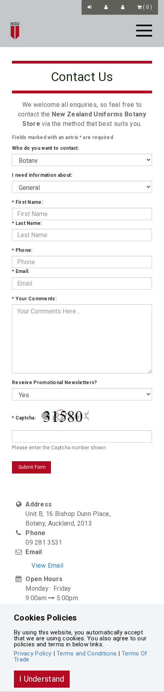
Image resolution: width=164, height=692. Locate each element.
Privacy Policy (32, 653)
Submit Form (31, 467)
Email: (20, 271)
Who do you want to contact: (45, 148)
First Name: (27, 202)
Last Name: (27, 223)
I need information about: (42, 175)
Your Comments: (34, 299)
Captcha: (24, 418)
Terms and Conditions (87, 653)
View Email (47, 565)
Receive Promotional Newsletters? (54, 382)
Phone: (22, 250)
